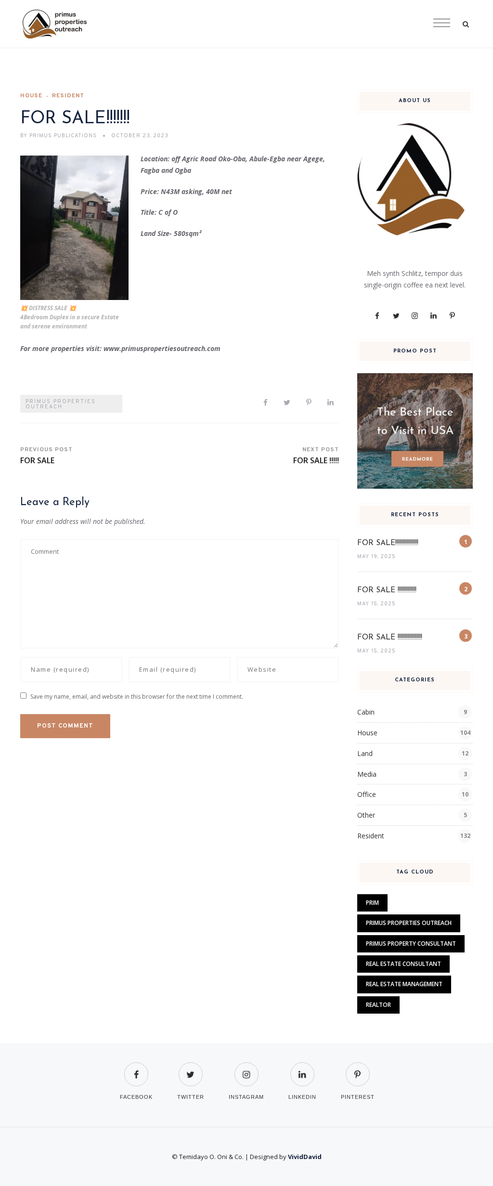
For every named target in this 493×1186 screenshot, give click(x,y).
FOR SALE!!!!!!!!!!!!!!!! (387, 543)
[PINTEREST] (358, 1068)
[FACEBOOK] (136, 1068)
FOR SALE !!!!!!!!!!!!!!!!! (389, 637)
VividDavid (305, 1156)
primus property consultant (411, 943)
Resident (68, 96)
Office (366, 794)
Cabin (366, 712)
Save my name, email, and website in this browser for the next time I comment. (136, 696)
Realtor (378, 1005)
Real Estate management (404, 984)
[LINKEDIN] (302, 1068)
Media (366, 774)
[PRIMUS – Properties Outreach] (55, 24)
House (31, 96)
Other (366, 815)
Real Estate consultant (403, 964)
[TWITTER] (190, 1068)
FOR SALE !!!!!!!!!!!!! (386, 590)
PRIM (372, 903)
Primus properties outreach (61, 404)
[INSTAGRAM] (246, 1068)
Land (365, 753)
